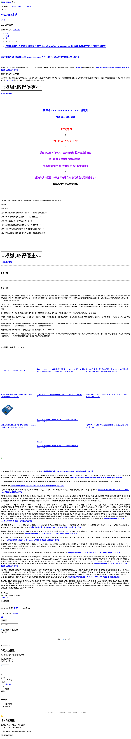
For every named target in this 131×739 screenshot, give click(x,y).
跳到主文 (4, 20)
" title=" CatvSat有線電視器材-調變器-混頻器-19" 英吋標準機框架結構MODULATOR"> (57, 446)
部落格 (7, 36)
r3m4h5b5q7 (5, 597)
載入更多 (4, 620)
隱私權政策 (76, 712)
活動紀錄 (16, 613)
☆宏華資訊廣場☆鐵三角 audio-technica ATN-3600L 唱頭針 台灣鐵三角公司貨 (40, 57)
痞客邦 (16, 608)
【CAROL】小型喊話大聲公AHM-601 (14, 370)
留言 (20, 608)
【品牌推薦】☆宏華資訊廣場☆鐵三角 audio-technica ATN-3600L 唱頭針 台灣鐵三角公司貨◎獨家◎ (55, 46)
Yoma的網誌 (9, 15)
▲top (2, 617)
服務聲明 (83, 712)
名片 (6, 38)
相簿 (6, 33)
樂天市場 (79, 67)
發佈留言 (4, 632)
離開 (11, 735)
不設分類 (16, 30)
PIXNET (51, 712)
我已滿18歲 (5, 735)
